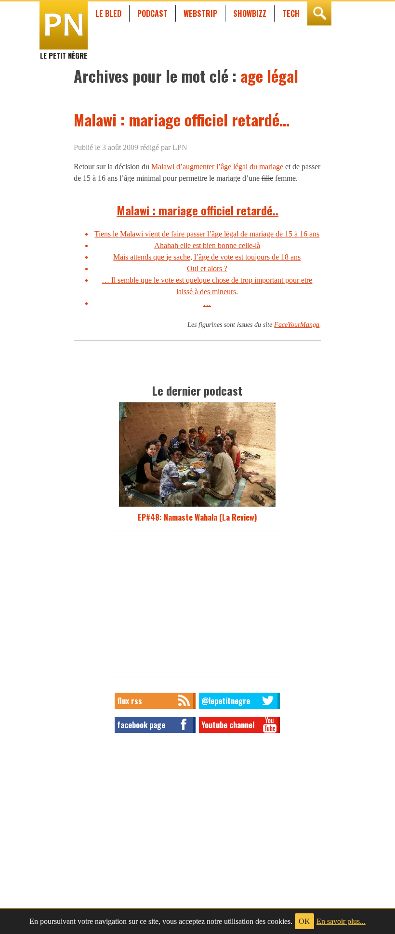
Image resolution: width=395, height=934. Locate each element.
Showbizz (249, 13)
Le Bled (108, 13)
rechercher (319, 13)
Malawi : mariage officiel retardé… (182, 119)
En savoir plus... (341, 921)
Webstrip (200, 13)
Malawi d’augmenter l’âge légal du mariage (217, 166)
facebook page (141, 725)
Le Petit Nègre (63, 51)
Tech (291, 13)
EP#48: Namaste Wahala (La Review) (197, 517)
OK (304, 921)
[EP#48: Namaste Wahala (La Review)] (197, 505)
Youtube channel (227, 725)
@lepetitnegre (225, 701)
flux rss (129, 701)
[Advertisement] (197, 607)
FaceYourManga (296, 324)
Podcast (152, 13)
